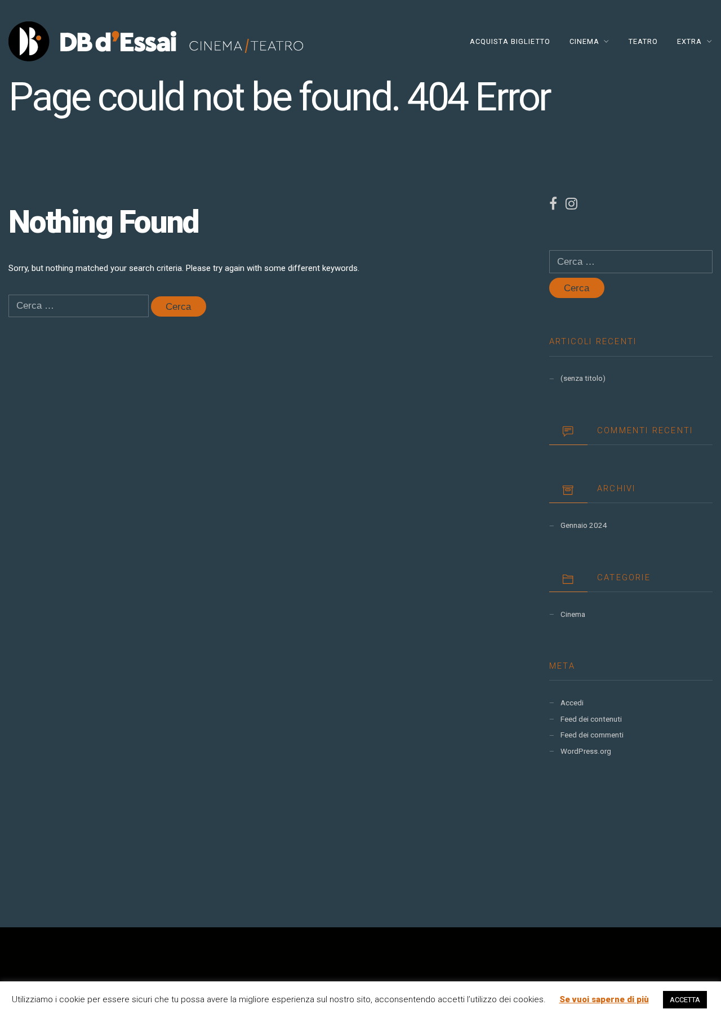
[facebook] (557, 206)
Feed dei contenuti (591, 719)
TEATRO (643, 41)
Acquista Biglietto (510, 41)
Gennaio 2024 (583, 525)
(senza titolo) (583, 378)
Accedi (572, 703)
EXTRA (689, 41)
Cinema (572, 614)
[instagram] (571, 206)
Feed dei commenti (592, 735)
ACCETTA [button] (685, 999)
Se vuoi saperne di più (604, 999)
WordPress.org (585, 751)
